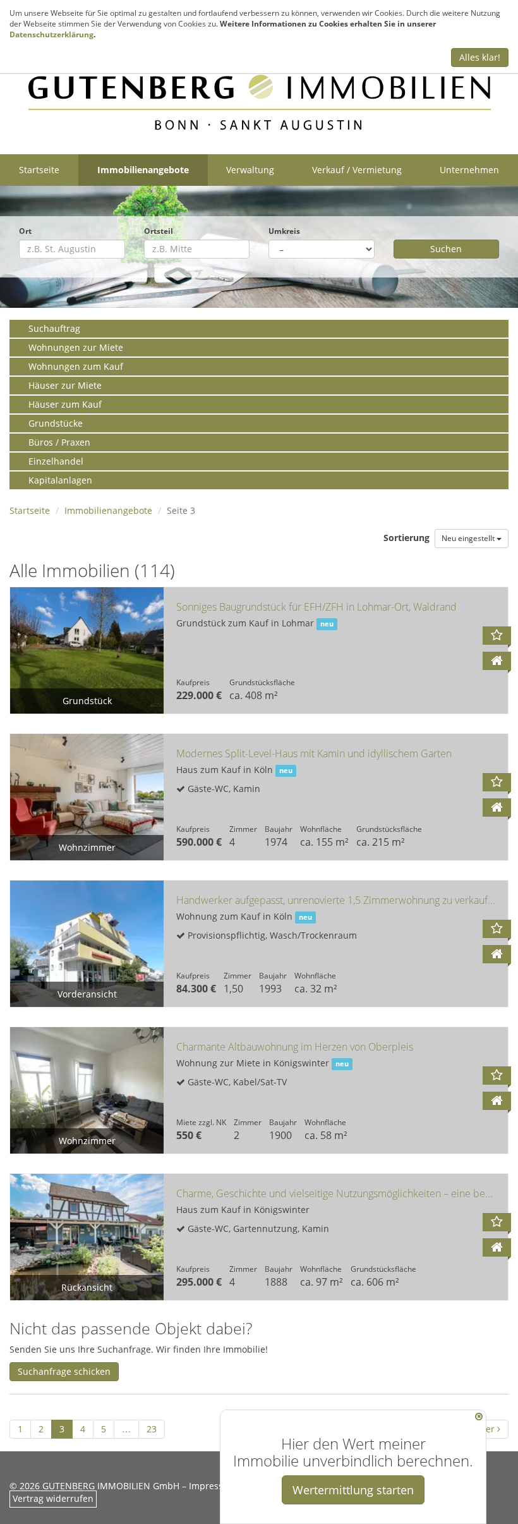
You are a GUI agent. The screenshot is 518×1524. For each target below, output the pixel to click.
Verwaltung (250, 170)
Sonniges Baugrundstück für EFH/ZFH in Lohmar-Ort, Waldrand (316, 607)
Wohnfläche (321, 829)
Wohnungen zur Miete (75, 347)
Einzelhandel (55, 461)
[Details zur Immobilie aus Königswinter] (497, 1101)
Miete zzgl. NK (201, 1122)
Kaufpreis (193, 682)
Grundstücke (55, 423)
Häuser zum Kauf (65, 404)
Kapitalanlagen (60, 480)
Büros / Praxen (59, 442)
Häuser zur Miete (65, 385)
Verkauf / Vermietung (357, 170)
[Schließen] (479, 1416)
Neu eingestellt (469, 538)
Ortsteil (158, 231)
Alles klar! (479, 57)
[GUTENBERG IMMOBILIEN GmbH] (259, 102)
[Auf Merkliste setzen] (497, 635)
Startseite (39, 170)
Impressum (213, 1486)
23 (152, 1429)
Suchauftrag (54, 328)
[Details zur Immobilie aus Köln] (497, 807)
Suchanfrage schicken (64, 1371)
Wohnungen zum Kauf (75, 366)
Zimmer (243, 829)
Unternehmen (469, 170)
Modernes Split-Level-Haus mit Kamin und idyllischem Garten (314, 753)
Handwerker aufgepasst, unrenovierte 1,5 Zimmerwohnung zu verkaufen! (339, 900)
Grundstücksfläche (262, 682)
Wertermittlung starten (353, 1489)
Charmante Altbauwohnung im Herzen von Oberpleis (294, 1047)
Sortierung (407, 538)
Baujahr (278, 829)
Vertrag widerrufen (53, 1498)
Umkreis (284, 231)
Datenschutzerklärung (51, 34)
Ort (25, 231)
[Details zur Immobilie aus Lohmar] (497, 661)
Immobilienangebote (143, 170)
